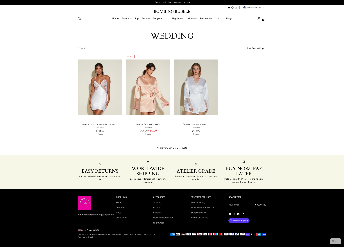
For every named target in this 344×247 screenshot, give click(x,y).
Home (119, 202)
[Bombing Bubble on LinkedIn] (236, 7)
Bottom (157, 212)
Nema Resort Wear (163, 217)
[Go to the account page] (259, 18)
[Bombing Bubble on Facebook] (229, 7)
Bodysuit (157, 207)
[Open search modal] (79, 18)
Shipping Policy (199, 212)
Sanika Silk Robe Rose (148, 124)
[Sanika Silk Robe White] (196, 87)
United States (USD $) (255, 7)
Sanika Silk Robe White (196, 124)
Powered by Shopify (86, 237)
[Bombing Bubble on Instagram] (232, 7)
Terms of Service (199, 217)
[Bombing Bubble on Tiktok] (239, 7)
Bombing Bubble (100, 234)
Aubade (157, 202)
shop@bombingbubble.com (99, 214)
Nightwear (158, 222)
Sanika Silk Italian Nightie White (100, 124)
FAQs (118, 212)
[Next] (197, 2)
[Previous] (147, 2)
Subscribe (260, 205)
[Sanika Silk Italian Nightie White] (100, 87)
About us (120, 207)
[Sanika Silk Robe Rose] (148, 87)
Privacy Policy (198, 202)
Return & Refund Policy (202, 207)
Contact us (121, 217)
